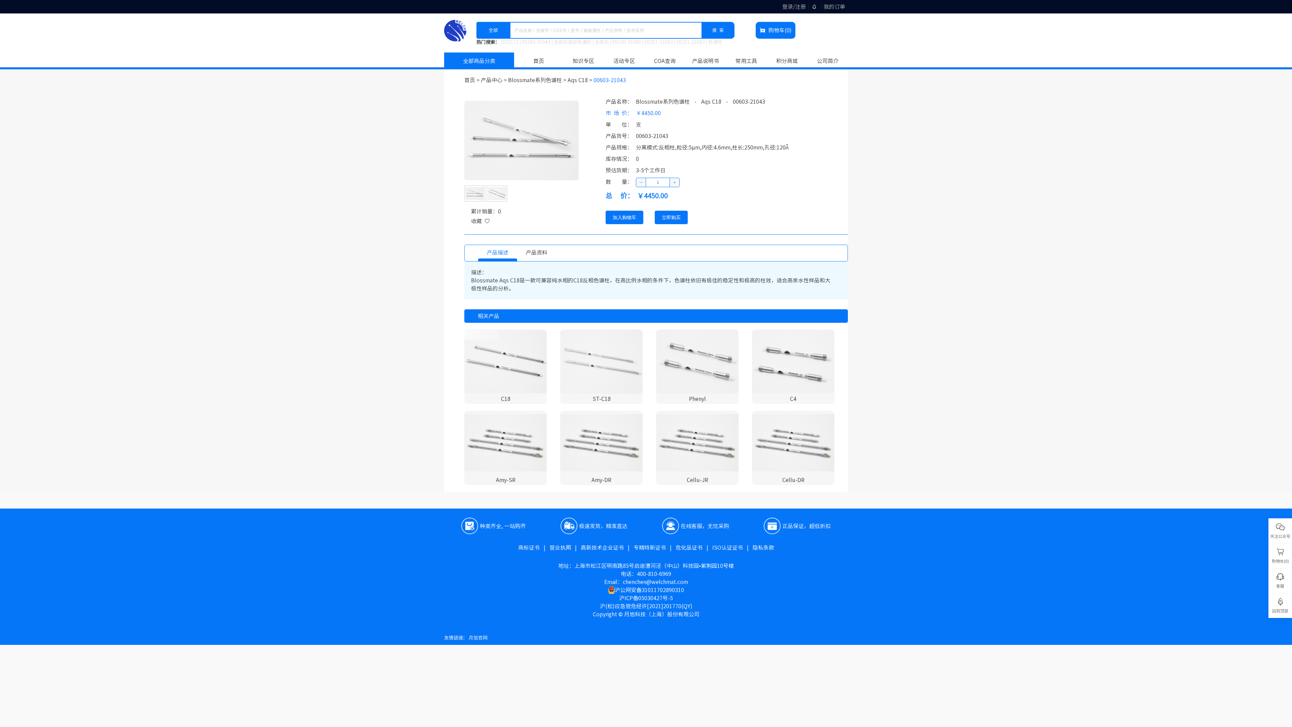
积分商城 (787, 61)
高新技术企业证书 (607, 547)
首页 (538, 61)
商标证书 (533, 547)
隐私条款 (763, 547)
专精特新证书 (655, 547)
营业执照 (565, 547)
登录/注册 (794, 6)
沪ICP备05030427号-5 (646, 598)
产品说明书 (705, 61)
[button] (641, 182)
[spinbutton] (658, 182)
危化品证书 (694, 547)
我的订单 (834, 6)
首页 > (472, 80)
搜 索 (718, 30)
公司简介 (827, 61)
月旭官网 (478, 637)
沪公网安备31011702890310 (649, 590)
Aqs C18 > (581, 80)
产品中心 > (494, 80)
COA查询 (665, 61)
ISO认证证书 (732, 547)
